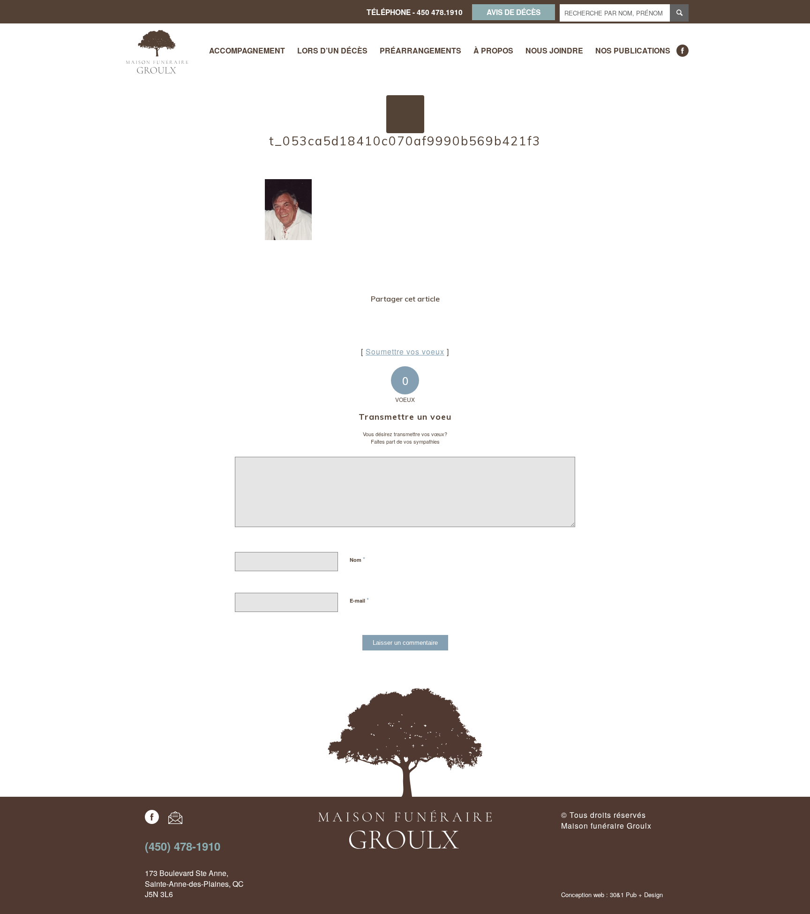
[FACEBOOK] (682, 50)
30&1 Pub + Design (636, 894)
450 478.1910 (440, 12)
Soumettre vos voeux (405, 351)
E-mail (359, 600)
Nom (357, 559)
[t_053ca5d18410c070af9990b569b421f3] (405, 114)
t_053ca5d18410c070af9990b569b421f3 (405, 141)
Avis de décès (513, 12)
